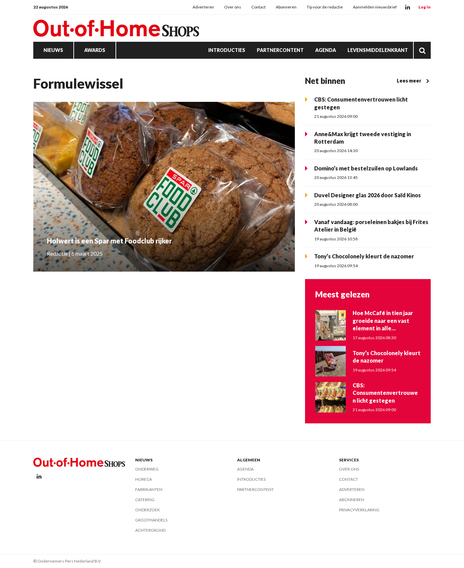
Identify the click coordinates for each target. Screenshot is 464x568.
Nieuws (53, 50)
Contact (258, 7)
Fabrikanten (148, 489)
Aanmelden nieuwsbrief (375, 7)
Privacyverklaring (359, 509)
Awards (94, 50)
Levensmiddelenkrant (377, 50)
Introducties (226, 50)
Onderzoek (147, 509)
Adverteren (203, 7)
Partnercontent (280, 50)
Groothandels (151, 520)
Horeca (143, 479)
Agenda (325, 50)
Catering (145, 499)
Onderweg (147, 469)
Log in (424, 7)
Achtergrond (150, 530)
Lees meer (409, 81)
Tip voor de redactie (325, 7)
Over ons (232, 7)
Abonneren (286, 7)
